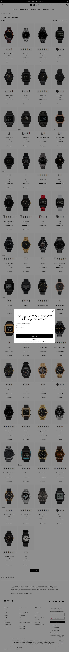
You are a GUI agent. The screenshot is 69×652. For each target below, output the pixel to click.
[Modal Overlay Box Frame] (34, 326)
